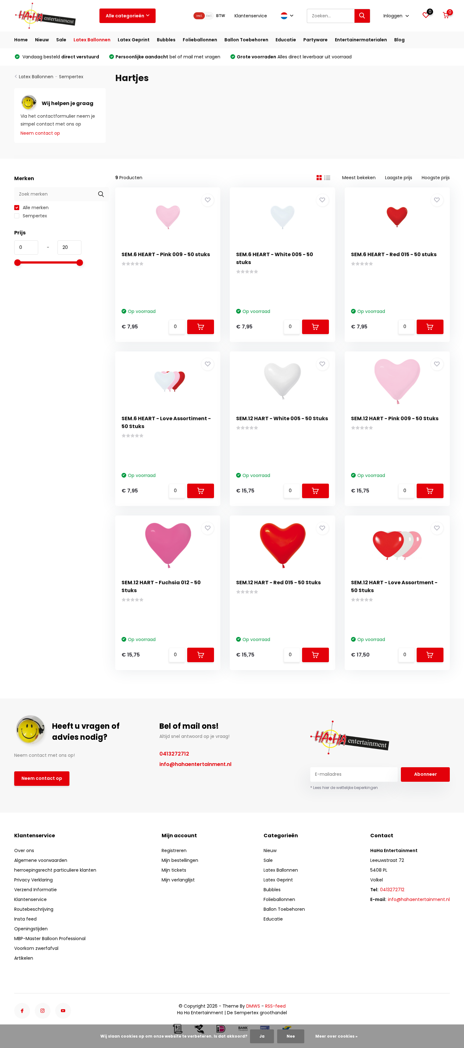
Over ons (24, 850)
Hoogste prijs (436, 177)
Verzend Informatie (35, 889)
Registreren (174, 850)
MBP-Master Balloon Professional (50, 938)
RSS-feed (275, 1006)
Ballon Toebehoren (246, 40)
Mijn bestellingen (180, 860)
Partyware (315, 40)
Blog (399, 40)
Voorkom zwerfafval (36, 948)
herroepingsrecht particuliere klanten (55, 870)
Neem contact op (40, 133)
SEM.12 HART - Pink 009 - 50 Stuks (394, 418)
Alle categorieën (125, 16)
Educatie (286, 40)
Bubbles (166, 40)
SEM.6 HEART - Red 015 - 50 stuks (394, 254)
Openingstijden (31, 929)
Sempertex (71, 77)
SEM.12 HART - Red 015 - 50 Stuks (278, 582)
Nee (291, 1036)
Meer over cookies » (336, 1036)
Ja (262, 1036)
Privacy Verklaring (33, 880)
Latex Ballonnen (92, 40)
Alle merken (35, 207)
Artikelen (23, 958)
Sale (61, 40)
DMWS (253, 1006)
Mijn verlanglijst (178, 880)
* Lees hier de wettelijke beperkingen (344, 787)
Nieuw (42, 40)
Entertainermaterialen (361, 40)
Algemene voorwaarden (40, 860)
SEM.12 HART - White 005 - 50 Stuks (282, 418)
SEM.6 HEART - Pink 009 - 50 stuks (166, 254)
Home (21, 40)
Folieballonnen (200, 40)
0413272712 (174, 753)
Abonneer (425, 774)
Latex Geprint (134, 40)
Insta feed (25, 919)
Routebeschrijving (33, 909)
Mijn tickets (174, 870)
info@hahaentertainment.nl (195, 764)
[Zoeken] (362, 16)
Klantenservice (251, 16)
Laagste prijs (398, 177)
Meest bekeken (359, 177)
